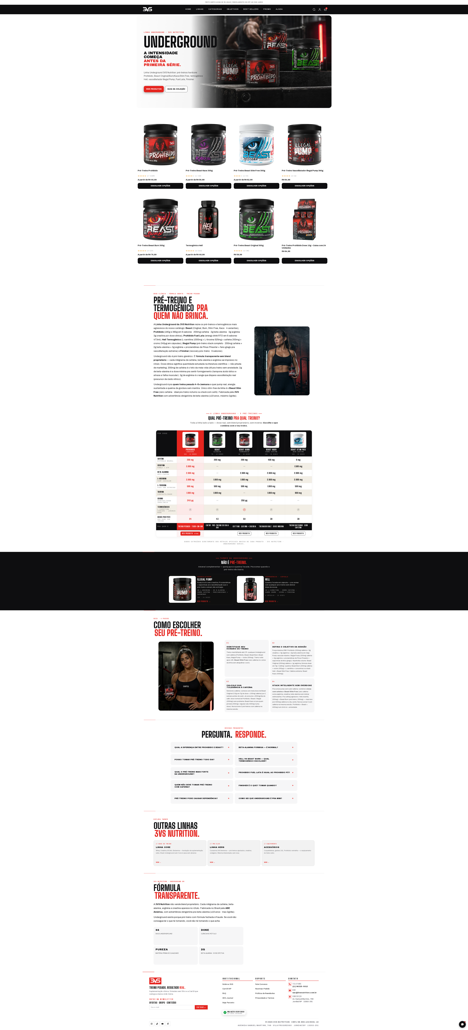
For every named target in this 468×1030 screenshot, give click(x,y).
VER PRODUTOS (153, 89)
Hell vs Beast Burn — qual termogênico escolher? (254, 760)
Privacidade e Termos (264, 998)
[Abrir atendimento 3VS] (462, 1024)
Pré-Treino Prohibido (148, 171)
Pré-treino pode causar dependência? (196, 798)
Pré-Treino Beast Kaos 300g (199, 171)
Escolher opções (160, 186)
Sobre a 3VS (227, 984)
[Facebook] (168, 1023)
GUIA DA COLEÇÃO (176, 89)
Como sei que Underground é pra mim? (260, 798)
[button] (325, 9)
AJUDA (279, 9)
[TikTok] (157, 1023)
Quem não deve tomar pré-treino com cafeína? (193, 786)
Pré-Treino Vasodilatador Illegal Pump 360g (302, 171)
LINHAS (200, 9)
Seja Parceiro (228, 1003)
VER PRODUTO (187, 533)
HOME (188, 9)
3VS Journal (227, 998)
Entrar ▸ (201, 1007)
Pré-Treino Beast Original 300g (249, 245)
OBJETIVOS (233, 9)
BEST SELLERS (250, 9)
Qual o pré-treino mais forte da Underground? (191, 773)
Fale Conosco (261, 984)
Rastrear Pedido (262, 989)
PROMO (267, 9)
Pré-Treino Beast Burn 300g (151, 245)
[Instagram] (151, 1023)
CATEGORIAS (215, 9)
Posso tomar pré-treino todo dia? (194, 760)
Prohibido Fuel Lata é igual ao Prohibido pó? (264, 772)
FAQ (224, 993)
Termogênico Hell (194, 245)
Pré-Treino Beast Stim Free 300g (249, 171)
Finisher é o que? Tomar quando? (258, 785)
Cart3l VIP (226, 989)
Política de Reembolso (265, 993)
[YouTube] (162, 1023)
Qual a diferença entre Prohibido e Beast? (199, 747)
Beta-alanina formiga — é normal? (258, 747)
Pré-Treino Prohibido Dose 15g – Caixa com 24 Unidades (304, 246)
